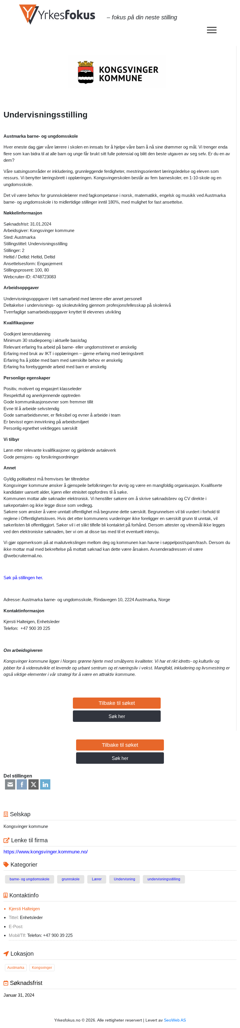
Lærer (97, 879)
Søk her (117, 716)
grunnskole (71, 879)
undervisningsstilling (164, 879)
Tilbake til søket (117, 703)
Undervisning (124, 879)
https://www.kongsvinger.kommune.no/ (46, 852)
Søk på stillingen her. (23, 577)
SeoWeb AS (175, 1020)
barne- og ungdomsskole (29, 879)
